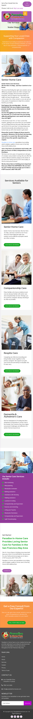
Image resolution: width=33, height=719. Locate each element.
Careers (4, 665)
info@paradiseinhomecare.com (12, 689)
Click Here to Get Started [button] (12, 244)
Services (4, 662)
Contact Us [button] (7, 570)
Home (3, 657)
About (3, 659)
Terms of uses (6, 670)
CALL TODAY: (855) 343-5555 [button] (16, 622)
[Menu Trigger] (25, 13)
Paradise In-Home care (8, 142)
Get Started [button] (27, 4)
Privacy (4, 667)
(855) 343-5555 (18, 8)
